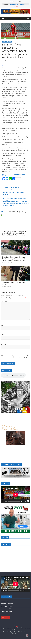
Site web (3, 344)
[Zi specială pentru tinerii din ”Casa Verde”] (15, 267)
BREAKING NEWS (7, 41)
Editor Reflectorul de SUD (19, 60)
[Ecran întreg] (28, 501)
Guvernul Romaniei (6, 606)
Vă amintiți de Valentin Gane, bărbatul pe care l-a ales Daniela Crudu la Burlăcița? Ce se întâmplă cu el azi (15, 233)
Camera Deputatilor (6, 611)
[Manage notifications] (27, 635)
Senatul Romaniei (6, 609)
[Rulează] (3, 501)
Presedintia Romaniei (7, 603)
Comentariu (5, 301)
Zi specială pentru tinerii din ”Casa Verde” (13, 284)
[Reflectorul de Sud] (3, 18)
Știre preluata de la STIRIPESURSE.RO (13, 175)
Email (3, 335)
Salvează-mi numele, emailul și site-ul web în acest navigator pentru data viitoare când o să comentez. (15, 358)
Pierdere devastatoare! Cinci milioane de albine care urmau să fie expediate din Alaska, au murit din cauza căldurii (14, 191)
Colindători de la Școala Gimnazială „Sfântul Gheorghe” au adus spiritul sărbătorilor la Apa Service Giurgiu (14, 259)
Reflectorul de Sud (6, 601)
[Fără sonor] (25, 501)
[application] (15, 494)
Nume (3, 325)
